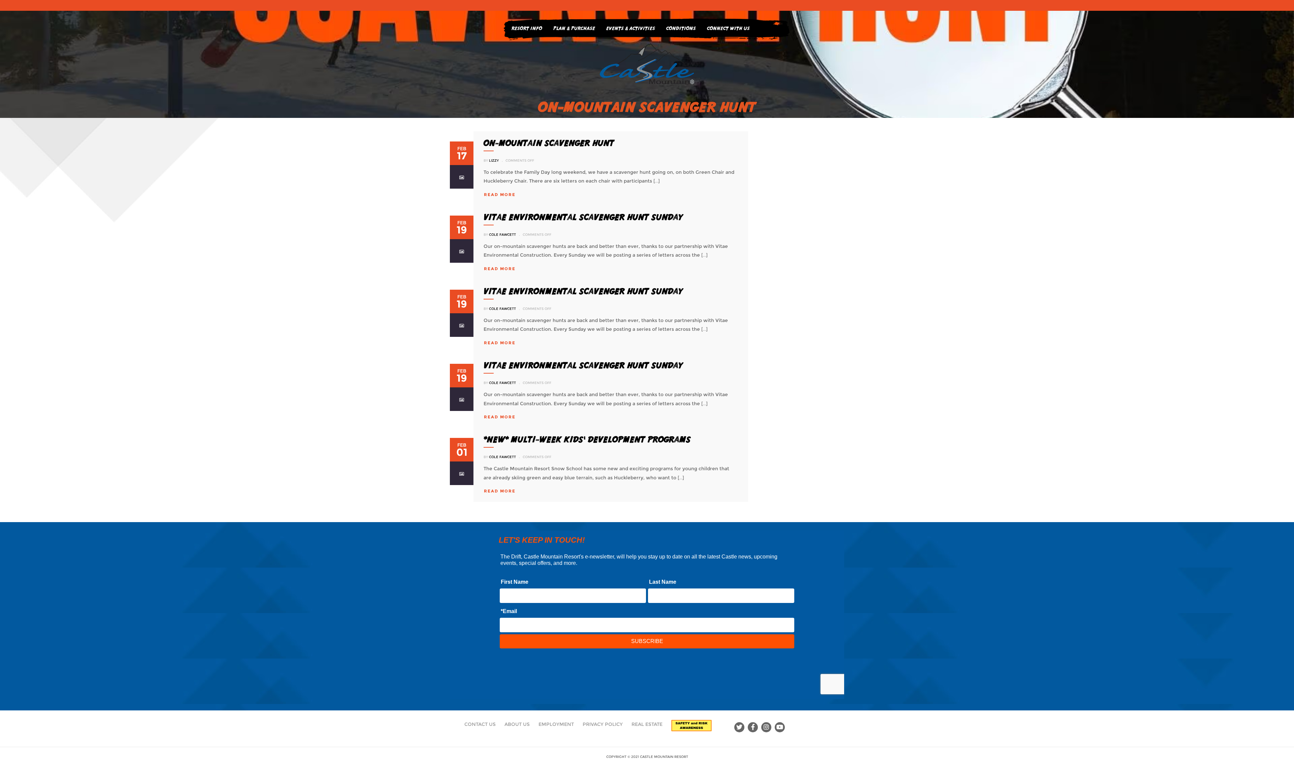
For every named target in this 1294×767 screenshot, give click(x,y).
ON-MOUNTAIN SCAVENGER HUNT (549, 142)
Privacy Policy (603, 724)
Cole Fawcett (502, 234)
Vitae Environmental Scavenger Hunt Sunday (583, 217)
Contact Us (480, 724)
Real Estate (647, 724)
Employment (556, 724)
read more (500, 194)
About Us (517, 724)
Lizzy (494, 160)
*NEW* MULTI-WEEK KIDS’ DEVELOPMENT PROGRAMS (587, 439)
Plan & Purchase (574, 28)
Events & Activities (630, 28)
